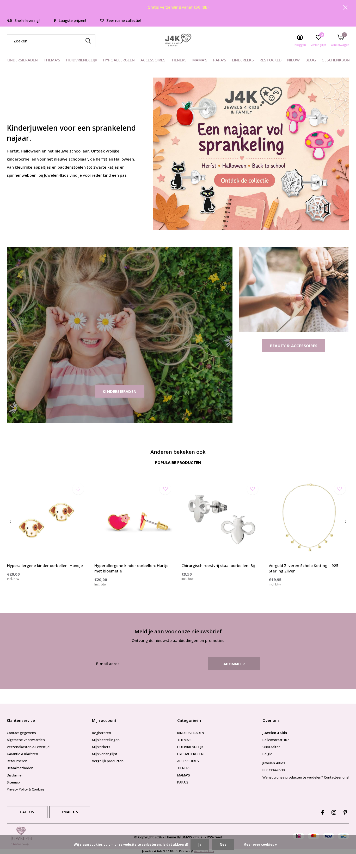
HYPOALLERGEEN (119, 59)
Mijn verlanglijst (104, 753)
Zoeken (88, 40)
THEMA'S (52, 59)
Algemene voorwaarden (26, 739)
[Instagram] (334, 812)
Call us (27, 812)
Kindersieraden (120, 391)
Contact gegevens (21, 732)
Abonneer (234, 663)
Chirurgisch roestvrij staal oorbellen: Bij (218, 565)
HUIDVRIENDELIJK (81, 59)
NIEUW (293, 59)
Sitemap (13, 782)
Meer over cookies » (260, 844)
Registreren (101, 732)
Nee (223, 844)
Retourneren (17, 761)
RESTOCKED (270, 59)
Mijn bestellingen (106, 739)
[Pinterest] (345, 812)
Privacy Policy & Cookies (26, 789)
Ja (199, 844)
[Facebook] (322, 812)
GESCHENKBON (336, 59)
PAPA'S (219, 59)
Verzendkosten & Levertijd (28, 746)
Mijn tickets (101, 746)
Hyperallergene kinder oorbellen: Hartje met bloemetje (131, 568)
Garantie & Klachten (22, 753)
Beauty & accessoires (293, 345)
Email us (70, 812)
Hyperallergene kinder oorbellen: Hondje (45, 565)
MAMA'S (199, 59)
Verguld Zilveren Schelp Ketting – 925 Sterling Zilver (304, 568)
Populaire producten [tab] (178, 462)
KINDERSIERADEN (22, 59)
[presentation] (10, 521)
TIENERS (179, 59)
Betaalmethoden (20, 768)
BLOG (310, 59)
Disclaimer (15, 775)
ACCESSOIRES (152, 59)
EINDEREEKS (243, 59)
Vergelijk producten (108, 761)
